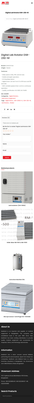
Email (4, 150)
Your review (7, 134)
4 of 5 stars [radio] (10, 131)
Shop (11, 18)
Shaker (12, 103)
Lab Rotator (5, 103)
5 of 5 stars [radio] (13, 131)
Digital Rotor (9, 100)
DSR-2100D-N (18, 100)
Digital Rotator (13, 96)
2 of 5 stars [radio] (6, 131)
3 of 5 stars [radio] (8, 131)
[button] (30, 30)
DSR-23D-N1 (27, 100)
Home (7, 18)
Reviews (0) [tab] (6, 118)
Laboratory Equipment (9, 98)
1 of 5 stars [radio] (4, 131)
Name (5, 144)
